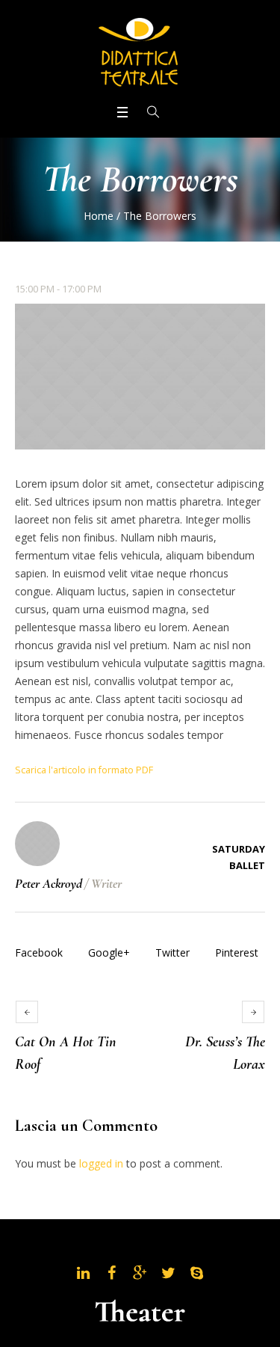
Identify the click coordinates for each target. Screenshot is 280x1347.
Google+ (109, 952)
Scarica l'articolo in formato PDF (84, 770)
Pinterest (236, 952)
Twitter (172, 952)
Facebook (39, 952)
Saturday (238, 849)
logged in (101, 1163)
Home (98, 216)
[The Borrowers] (140, 376)
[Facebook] (112, 1273)
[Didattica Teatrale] (140, 51)
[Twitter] (169, 1273)
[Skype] (197, 1273)
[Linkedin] (84, 1273)
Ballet (247, 865)
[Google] (140, 1273)
